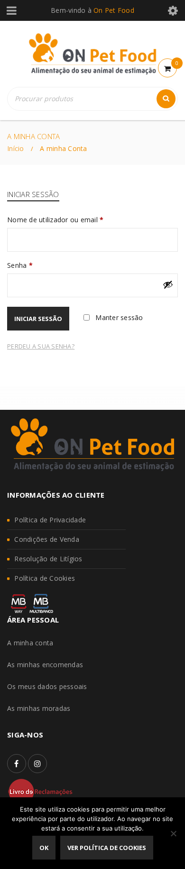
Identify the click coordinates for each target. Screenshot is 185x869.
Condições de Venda (46, 539)
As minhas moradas (38, 708)
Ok (43, 847)
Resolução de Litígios (48, 558)
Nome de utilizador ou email (55, 220)
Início (15, 148)
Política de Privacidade (50, 519)
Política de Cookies (44, 578)
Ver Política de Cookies (106, 847)
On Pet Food (113, 10)
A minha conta (30, 642)
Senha (20, 265)
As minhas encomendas (45, 664)
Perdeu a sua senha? (40, 346)
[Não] (173, 833)
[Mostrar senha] (168, 284)
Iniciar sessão (38, 318)
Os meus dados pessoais (47, 686)
